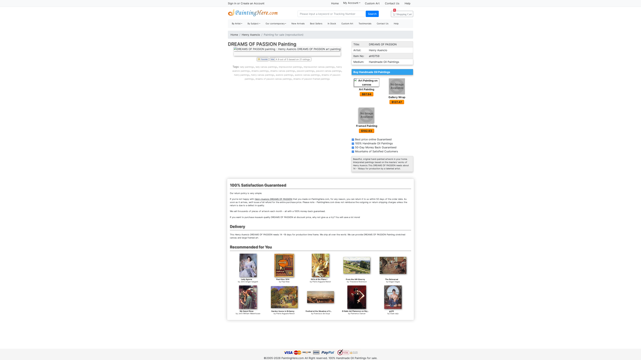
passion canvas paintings (328, 71)
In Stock (332, 23)
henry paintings (242, 75)
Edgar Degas (394, 281)
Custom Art (372, 3)
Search (372, 14)
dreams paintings (260, 71)
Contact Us (392, 3)
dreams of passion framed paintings (311, 79)
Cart (403, 13)
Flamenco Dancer (358, 313)
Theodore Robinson (358, 281)
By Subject (253, 23)
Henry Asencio (251, 34)
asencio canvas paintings (307, 75)
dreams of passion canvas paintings (273, 79)
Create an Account (252, 3)
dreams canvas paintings (282, 71)
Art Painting (366, 89)
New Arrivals (298, 23)
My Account (350, 2)
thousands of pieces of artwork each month (260, 211)
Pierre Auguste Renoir (321, 281)
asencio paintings (284, 75)
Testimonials (365, 23)
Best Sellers (316, 23)
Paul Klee (285, 281)
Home (335, 3)
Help (407, 3)
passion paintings (305, 71)
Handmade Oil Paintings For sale (253, 13)
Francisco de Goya (322, 313)
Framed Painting (366, 126)
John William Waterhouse (249, 313)
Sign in (232, 3)
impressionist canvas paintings (319, 67)
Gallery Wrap (396, 97)
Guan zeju (394, 313)
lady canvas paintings (266, 67)
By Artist (236, 23)
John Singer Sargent (249, 281)
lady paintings (247, 67)
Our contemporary (275, 23)
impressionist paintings (290, 67)
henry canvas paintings (262, 75)
